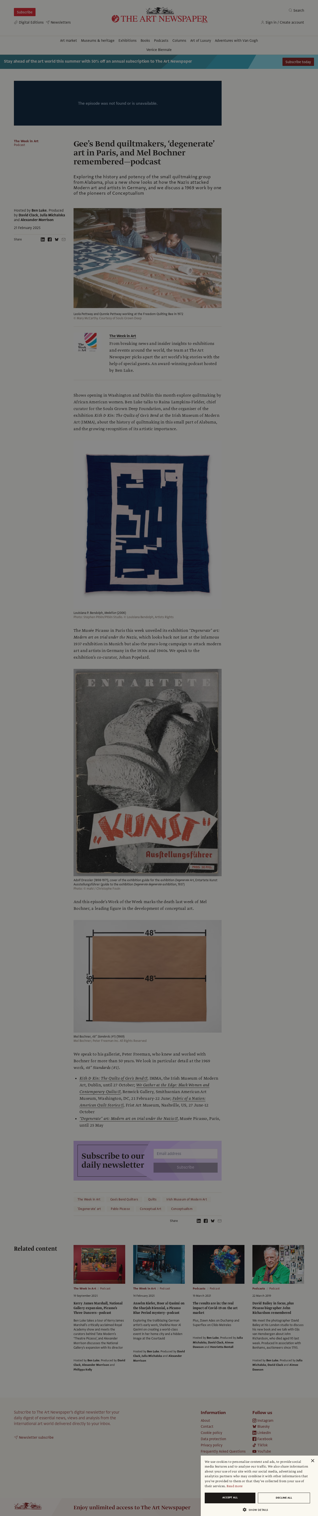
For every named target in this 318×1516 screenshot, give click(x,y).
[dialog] (259, 1486)
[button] (257, 1510)
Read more (235, 1486)
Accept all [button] (230, 1497)
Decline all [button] (284, 1498)
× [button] (312, 1461)
